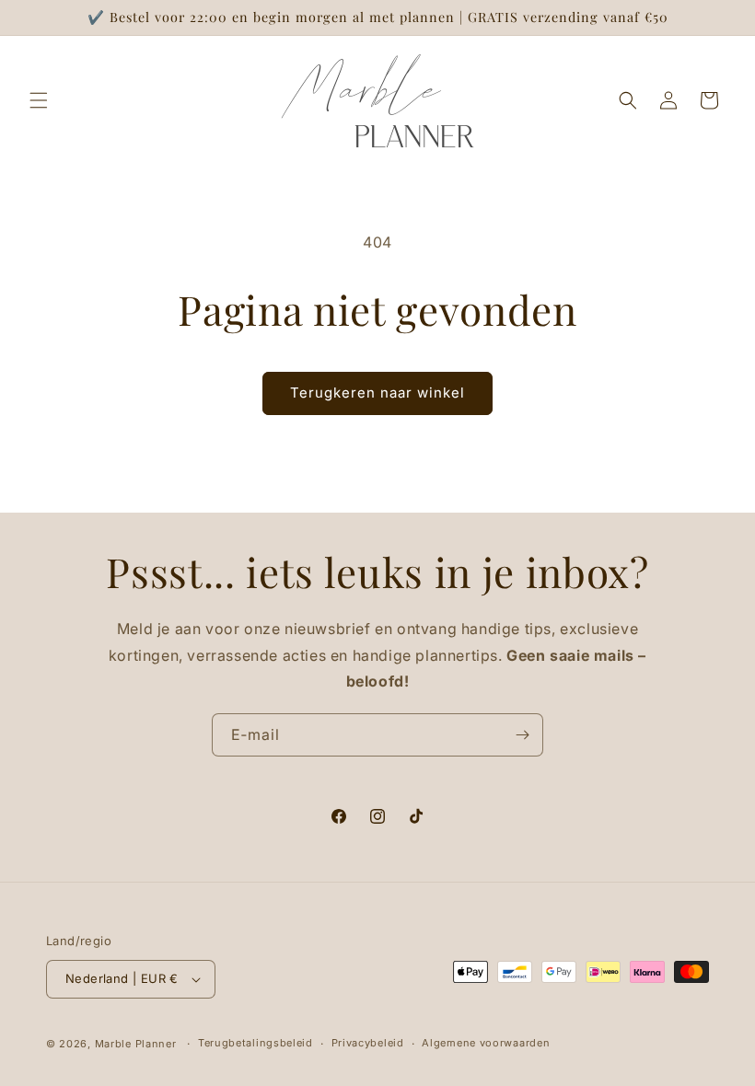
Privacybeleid (367, 1042)
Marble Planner (136, 1043)
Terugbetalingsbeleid (255, 1042)
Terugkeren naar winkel (377, 392)
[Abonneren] (522, 735)
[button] (38, 100)
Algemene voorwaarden (486, 1042)
